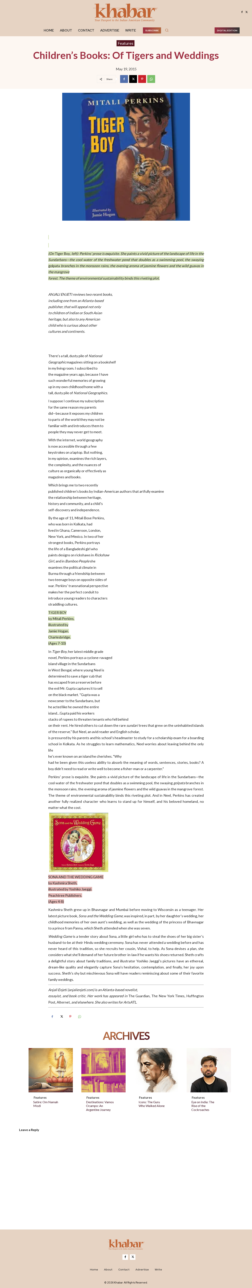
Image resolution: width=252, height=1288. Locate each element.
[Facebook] (242, 12)
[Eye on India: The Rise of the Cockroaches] (209, 1070)
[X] (246, 12)
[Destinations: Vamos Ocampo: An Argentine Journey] (103, 1070)
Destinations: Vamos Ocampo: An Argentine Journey (100, 1105)
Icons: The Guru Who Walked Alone (152, 1104)
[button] (167, 30)
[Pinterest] (142, 79)
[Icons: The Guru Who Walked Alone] (156, 1070)
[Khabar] (126, 12)
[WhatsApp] (151, 79)
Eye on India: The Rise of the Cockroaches (202, 1105)
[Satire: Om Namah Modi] (51, 1070)
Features (125, 43)
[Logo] (126, 1245)
